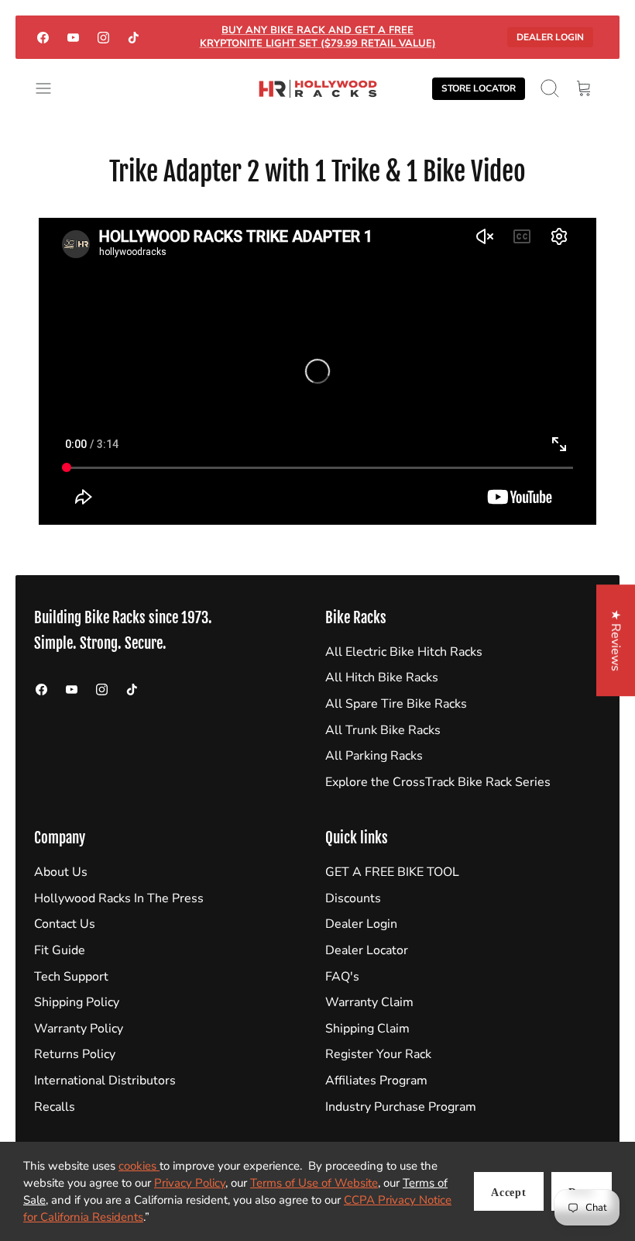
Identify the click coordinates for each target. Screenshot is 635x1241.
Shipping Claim (367, 1028)
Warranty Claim (369, 1002)
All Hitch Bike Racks (381, 677)
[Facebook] (43, 36)
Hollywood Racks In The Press (119, 898)
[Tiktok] (133, 36)
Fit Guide (59, 950)
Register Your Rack (378, 1054)
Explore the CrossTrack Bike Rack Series (438, 782)
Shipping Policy (76, 1002)
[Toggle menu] (51, 88)
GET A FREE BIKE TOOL (392, 872)
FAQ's (342, 976)
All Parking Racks (374, 755)
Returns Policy (74, 1054)
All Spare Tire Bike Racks (396, 703)
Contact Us (64, 923)
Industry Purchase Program (400, 1106)
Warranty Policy (78, 1028)
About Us (61, 872)
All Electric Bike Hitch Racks (403, 651)
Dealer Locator (366, 950)
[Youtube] (73, 36)
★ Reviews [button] (615, 640)
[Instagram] (103, 36)
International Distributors (105, 1080)
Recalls (54, 1106)
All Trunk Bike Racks (383, 730)
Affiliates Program (376, 1080)
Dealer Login (550, 37)
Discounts (353, 898)
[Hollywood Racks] (318, 89)
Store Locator (478, 88)
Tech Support (71, 976)
